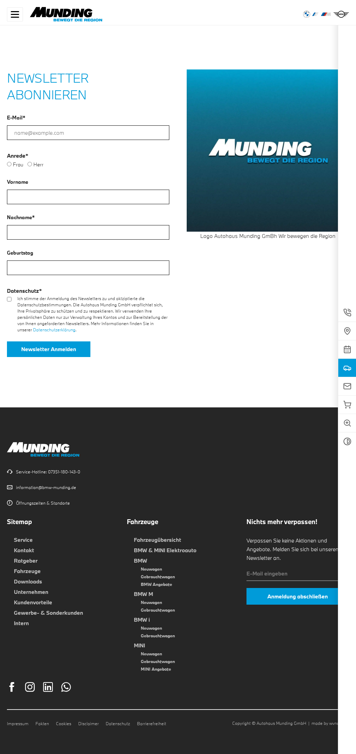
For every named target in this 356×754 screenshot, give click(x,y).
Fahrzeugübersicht (157, 539)
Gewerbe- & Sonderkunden (48, 612)
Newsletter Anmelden (48, 349)
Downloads (28, 581)
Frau (18, 164)
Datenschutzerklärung (54, 329)
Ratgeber (26, 560)
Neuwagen (151, 569)
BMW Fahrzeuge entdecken (306, 14)
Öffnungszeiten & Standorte (43, 503)
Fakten (42, 723)
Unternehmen (31, 591)
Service (23, 539)
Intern (21, 623)
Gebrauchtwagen (158, 576)
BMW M (143, 593)
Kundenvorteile (33, 602)
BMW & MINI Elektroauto (165, 550)
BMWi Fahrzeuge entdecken (315, 14)
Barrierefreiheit (151, 723)
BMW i (142, 619)
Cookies (63, 723)
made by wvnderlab (330, 723)
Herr (38, 164)
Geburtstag (20, 252)
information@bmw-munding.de (46, 487)
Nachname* (21, 217)
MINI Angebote (156, 669)
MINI (139, 645)
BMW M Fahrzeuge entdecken (326, 14)
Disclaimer (88, 723)
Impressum (18, 723)
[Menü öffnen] (15, 14)
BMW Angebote (156, 584)
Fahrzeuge (27, 570)
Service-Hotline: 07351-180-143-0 (48, 471)
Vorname (17, 182)
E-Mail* (16, 117)
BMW (140, 560)
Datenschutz (118, 723)
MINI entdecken (341, 14)
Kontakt (24, 550)
